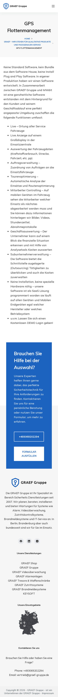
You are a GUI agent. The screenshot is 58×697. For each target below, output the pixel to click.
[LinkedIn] (29, 541)
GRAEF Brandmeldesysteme (29, 589)
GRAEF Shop (29, 563)
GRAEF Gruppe (29, 567)
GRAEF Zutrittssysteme (29, 585)
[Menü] (53, 6)
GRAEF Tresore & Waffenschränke (29, 580)
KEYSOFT (29, 593)
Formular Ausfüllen (29, 453)
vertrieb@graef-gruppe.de (33, 675)
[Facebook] (21, 541)
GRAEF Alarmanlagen (29, 576)
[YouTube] (37, 541)
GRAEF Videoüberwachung (29, 572)
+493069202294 (29, 436)
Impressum (48, 693)
